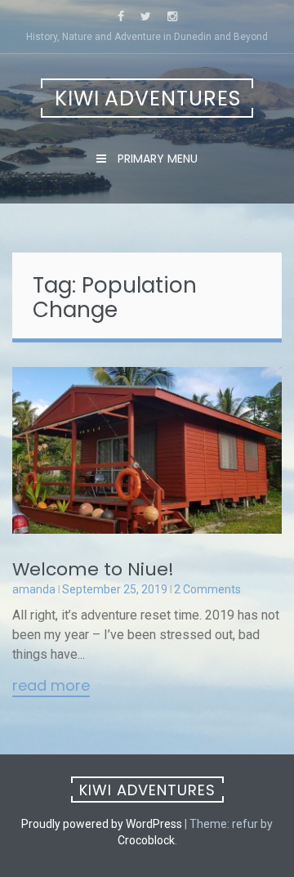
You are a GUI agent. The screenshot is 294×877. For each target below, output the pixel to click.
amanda (34, 589)
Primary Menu (156, 158)
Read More (51, 687)
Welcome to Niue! (93, 569)
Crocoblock (146, 840)
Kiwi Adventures (148, 98)
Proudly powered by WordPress (101, 823)
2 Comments (207, 589)
